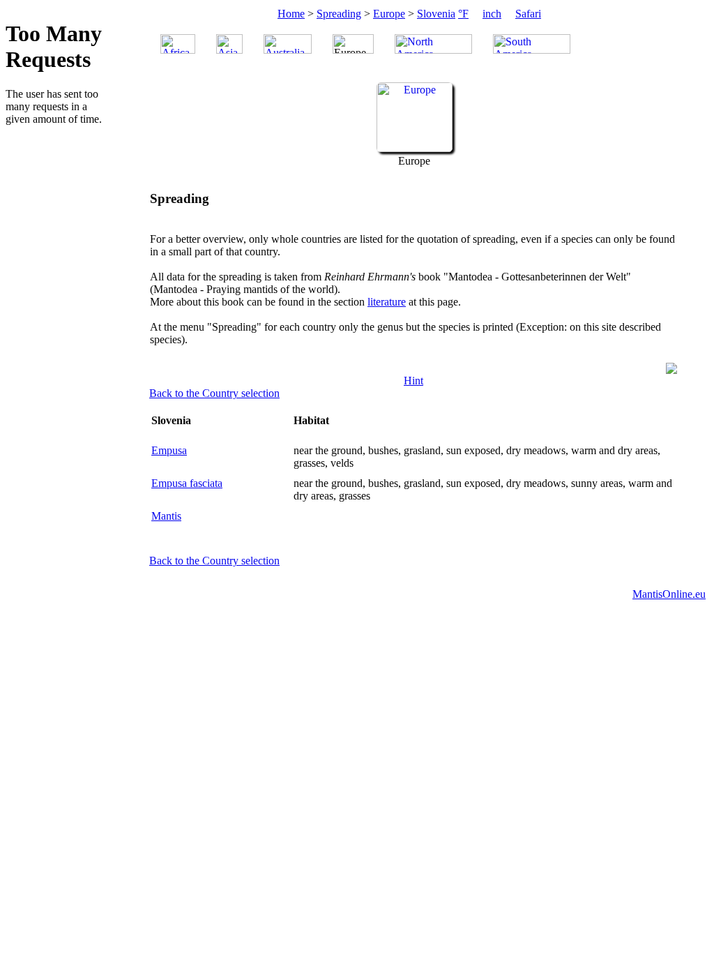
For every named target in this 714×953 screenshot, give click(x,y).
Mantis (166, 516)
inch (492, 14)
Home (291, 14)
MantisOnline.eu (669, 594)
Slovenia (436, 14)
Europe (389, 14)
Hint (413, 381)
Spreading (339, 14)
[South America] (531, 44)
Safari (528, 14)
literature (386, 302)
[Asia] (229, 44)
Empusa (169, 450)
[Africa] (177, 44)
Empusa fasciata (186, 483)
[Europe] (415, 148)
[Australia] (288, 44)
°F (463, 14)
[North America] (433, 44)
